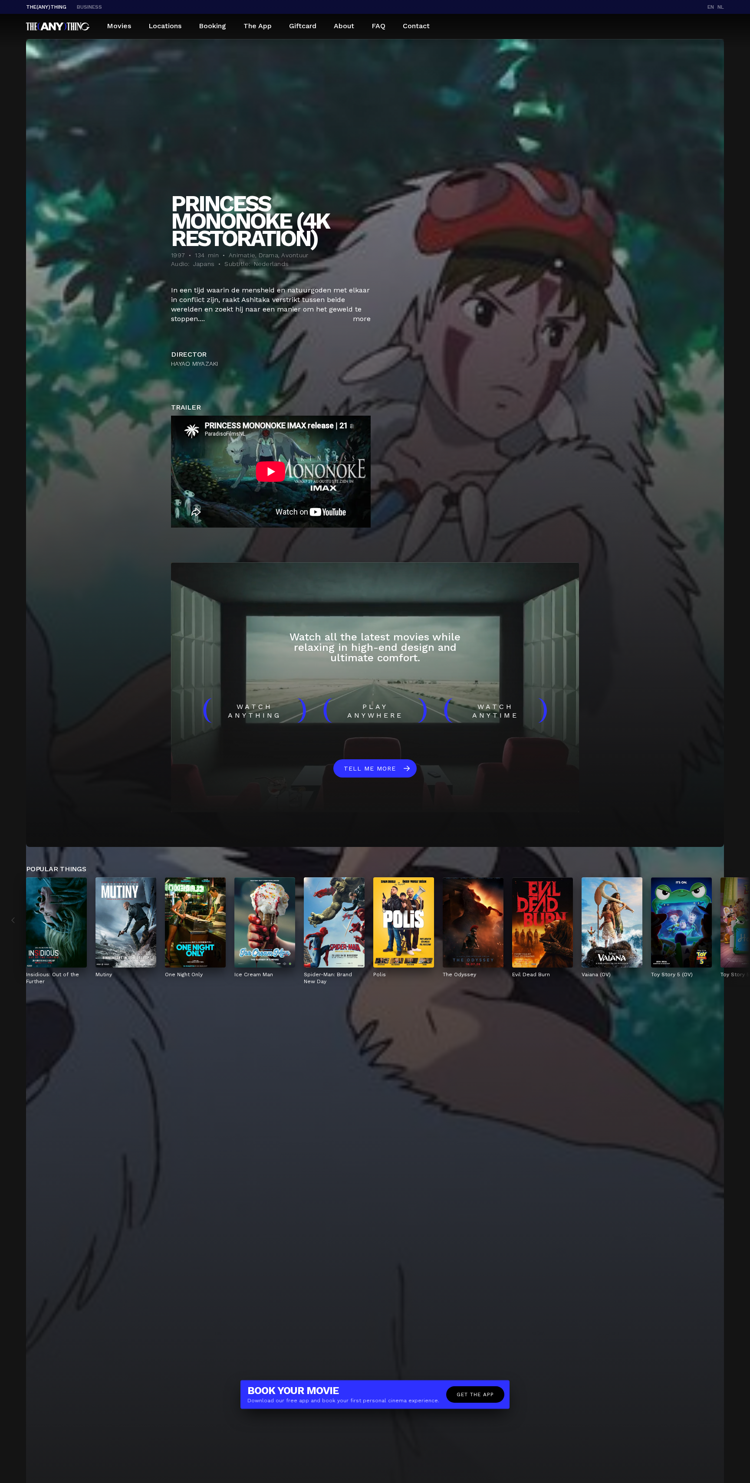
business (89, 7)
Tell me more (370, 768)
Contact (416, 26)
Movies (119, 26)
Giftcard (302, 26)
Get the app (475, 1394)
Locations (164, 26)
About (344, 26)
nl (720, 7)
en (710, 7)
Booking (212, 26)
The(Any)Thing (46, 7)
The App (257, 26)
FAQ (378, 26)
